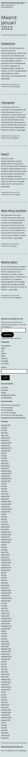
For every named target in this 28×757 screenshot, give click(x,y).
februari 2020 (5, 613)
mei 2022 (4, 547)
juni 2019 (4, 633)
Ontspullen (4, 390)
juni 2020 (4, 603)
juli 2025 (3, 453)
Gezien (15, 246)
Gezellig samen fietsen (8, 395)
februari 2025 (5, 466)
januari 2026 (5, 440)
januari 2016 (5, 738)
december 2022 (6, 532)
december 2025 (6, 443)
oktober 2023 (5, 506)
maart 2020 (5, 610)
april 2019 (4, 638)
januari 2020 (5, 616)
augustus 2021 (5, 570)
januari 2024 (5, 499)
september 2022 (6, 539)
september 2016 (6, 717)
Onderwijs (15, 138)
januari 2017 (5, 707)
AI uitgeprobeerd (6, 397)
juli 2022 (3, 544)
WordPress (22, 750)
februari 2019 (5, 644)
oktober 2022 (5, 537)
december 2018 (6, 649)
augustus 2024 (6, 481)
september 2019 (6, 626)
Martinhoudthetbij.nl (12, 3)
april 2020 (4, 608)
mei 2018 (4, 666)
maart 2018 (4, 672)
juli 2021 (3, 572)
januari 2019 (5, 646)
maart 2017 (4, 702)
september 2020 (6, 598)
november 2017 (6, 682)
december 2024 (6, 471)
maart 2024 (5, 494)
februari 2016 (5, 735)
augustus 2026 (5, 425)
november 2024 (6, 473)
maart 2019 (4, 641)
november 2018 (6, 651)
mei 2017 (4, 697)
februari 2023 (5, 527)
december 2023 (6, 501)
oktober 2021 (5, 565)
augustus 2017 (5, 689)
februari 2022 (5, 555)
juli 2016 (3, 722)
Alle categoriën (17, 297)
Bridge (3, 348)
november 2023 (6, 504)
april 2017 (4, 699)
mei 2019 (4, 636)
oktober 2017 (5, 684)
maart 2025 (5, 463)
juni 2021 (4, 575)
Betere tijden (9, 262)
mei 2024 (4, 488)
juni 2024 (4, 486)
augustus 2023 (5, 511)
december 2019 (6, 618)
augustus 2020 (5, 600)
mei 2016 (4, 727)
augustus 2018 (5, 659)
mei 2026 (4, 430)
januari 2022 (5, 557)
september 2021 (6, 567)
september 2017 (6, 687)
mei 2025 (4, 458)
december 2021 (6, 560)
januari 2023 (5, 529)
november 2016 (6, 712)
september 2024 (6, 478)
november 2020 (6, 593)
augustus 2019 (5, 628)
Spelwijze (10, 410)
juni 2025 (4, 455)
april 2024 (4, 491)
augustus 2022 (5, 542)
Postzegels (4, 361)
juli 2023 (3, 514)
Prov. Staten (16, 86)
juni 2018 (4, 664)
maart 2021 (4, 582)
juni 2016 (4, 725)
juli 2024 (3, 483)
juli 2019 (3, 631)
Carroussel (4, 387)
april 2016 (4, 730)
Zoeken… (4, 367)
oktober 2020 (5, 595)
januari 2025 (5, 468)
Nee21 (5, 154)
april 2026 (4, 432)
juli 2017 (3, 692)
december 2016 (6, 710)
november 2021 (6, 562)
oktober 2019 (5, 623)
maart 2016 (4, 732)
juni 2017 (4, 694)
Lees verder (5, 78)
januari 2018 (5, 677)
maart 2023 (5, 524)
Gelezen (3, 353)
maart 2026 (5, 435)
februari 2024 (5, 496)
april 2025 (4, 460)
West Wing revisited (13, 210)
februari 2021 (5, 585)
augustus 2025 (5, 450)
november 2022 (6, 534)
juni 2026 (4, 427)
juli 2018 (3, 661)
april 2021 (4, 580)
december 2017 (6, 679)
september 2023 (6, 509)
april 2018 (4, 669)
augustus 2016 (5, 720)
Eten (2, 351)
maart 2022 (5, 552)
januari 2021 (5, 588)
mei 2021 (4, 577)
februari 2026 (5, 438)
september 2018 (6, 656)
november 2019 (6, 621)
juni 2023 (4, 516)
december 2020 (6, 590)
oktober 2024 (5, 476)
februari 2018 (5, 674)
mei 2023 (4, 519)
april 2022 (4, 549)
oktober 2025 (5, 445)
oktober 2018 (5, 654)
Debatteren (8, 43)
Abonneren (7, 335)
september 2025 (6, 448)
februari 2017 (5, 705)
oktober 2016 (5, 715)
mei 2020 (4, 605)
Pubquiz (3, 392)
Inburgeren (8, 102)
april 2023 (4, 521)
